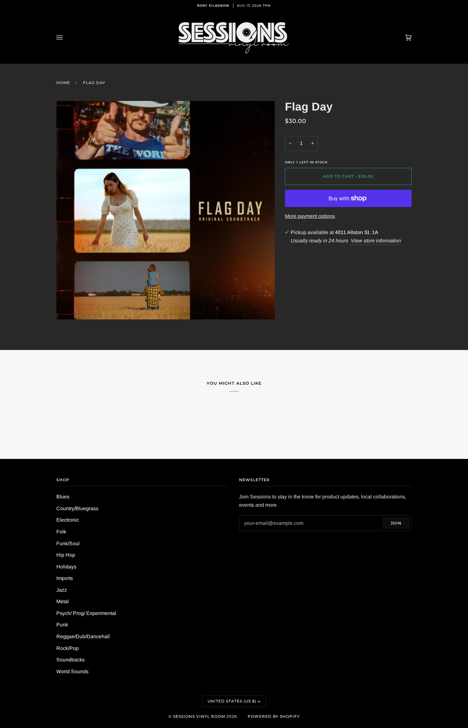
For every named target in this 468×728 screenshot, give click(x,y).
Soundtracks (70, 659)
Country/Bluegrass (77, 508)
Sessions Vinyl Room (199, 716)
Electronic (67, 520)
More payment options (310, 216)
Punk (62, 624)
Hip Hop (65, 555)
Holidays (66, 566)
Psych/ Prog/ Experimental (86, 613)
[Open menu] (65, 37)
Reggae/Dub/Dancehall (83, 636)
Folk (61, 531)
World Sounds (72, 671)
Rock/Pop (67, 648)
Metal (62, 601)
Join (396, 523)
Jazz (61, 590)
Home (63, 82)
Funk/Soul (68, 543)
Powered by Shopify (274, 716)
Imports (64, 578)
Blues (62, 496)
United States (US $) (232, 701)
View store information (376, 240)
